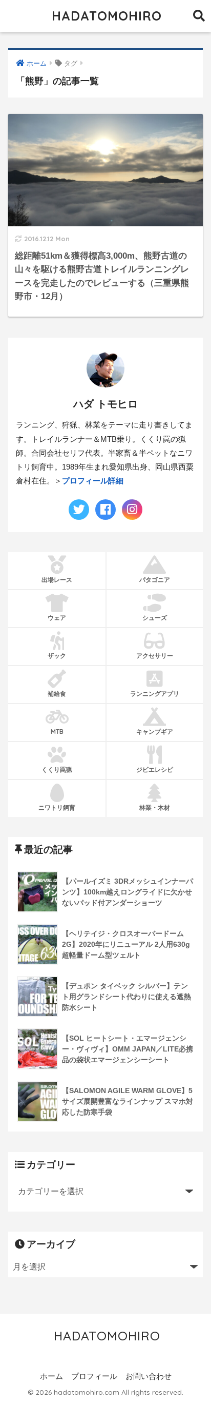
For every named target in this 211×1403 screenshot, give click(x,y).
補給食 (57, 693)
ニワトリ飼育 (56, 807)
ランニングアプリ (154, 693)
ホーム (51, 1376)
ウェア (57, 617)
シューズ (154, 617)
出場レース (56, 579)
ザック (57, 655)
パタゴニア (154, 579)
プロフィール (94, 1376)
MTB (57, 731)
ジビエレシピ (154, 769)
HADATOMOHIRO (107, 16)
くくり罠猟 (56, 769)
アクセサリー (154, 655)
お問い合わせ (148, 1376)
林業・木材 (154, 807)
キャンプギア (154, 731)
